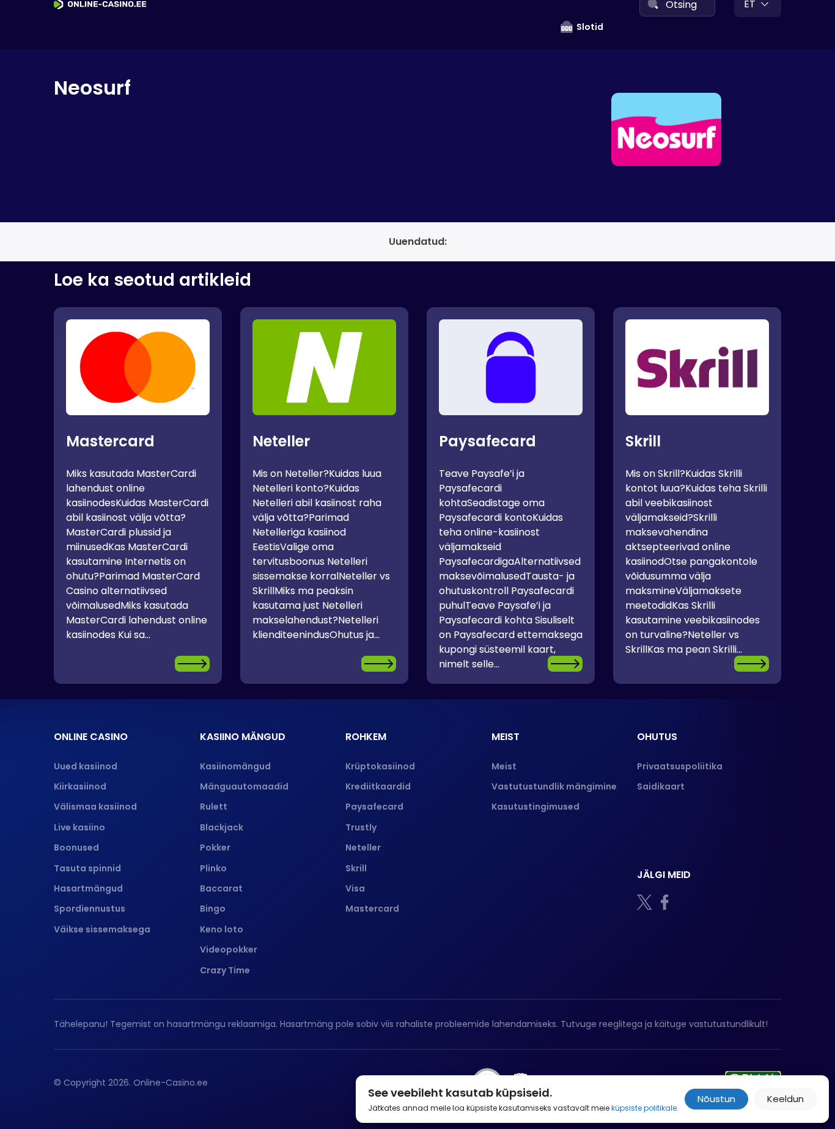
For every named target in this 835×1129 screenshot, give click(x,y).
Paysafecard (487, 441)
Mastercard (110, 441)
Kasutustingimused (535, 806)
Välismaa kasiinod (95, 806)
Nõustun (716, 1098)
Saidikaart (661, 786)
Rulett (213, 806)
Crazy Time (225, 970)
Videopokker (229, 949)
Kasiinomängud (235, 766)
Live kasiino (79, 827)
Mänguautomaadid (244, 786)
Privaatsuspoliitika (680, 766)
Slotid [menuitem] (589, 27)
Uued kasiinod (85, 766)
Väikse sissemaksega (102, 929)
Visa (355, 888)
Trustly (361, 827)
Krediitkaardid (378, 786)
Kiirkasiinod (80, 786)
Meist (504, 766)
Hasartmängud (88, 888)
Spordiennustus (89, 908)
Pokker (215, 847)
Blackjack (221, 827)
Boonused (76, 847)
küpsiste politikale (644, 1108)
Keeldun (785, 1098)
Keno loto (221, 929)
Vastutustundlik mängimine (554, 786)
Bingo (213, 908)
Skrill (643, 441)
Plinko (213, 868)
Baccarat (221, 888)
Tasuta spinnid (87, 868)
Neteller (281, 441)
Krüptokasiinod (380, 766)
